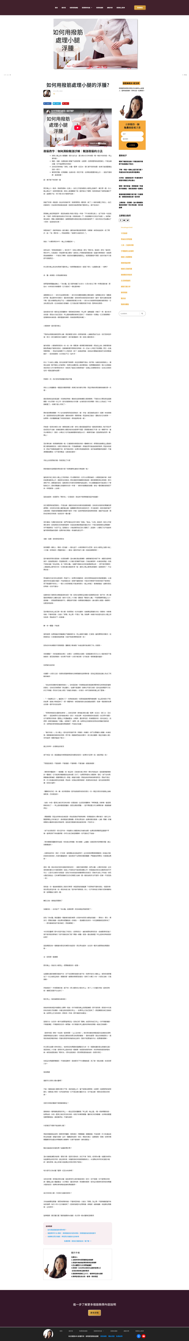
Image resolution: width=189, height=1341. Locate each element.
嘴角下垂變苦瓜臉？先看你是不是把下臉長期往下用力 (131, 162)
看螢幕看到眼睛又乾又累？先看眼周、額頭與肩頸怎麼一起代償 (131, 195)
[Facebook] (139, 1336)
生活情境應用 (125, 281)
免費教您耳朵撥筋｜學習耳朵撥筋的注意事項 (63, 1236)
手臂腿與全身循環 (127, 251)
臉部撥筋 (124, 292)
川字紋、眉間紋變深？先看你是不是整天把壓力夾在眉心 (131, 179)
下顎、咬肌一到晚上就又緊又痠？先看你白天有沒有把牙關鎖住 (131, 170)
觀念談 (123, 298)
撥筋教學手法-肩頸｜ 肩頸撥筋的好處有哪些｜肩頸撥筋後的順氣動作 (72, 1233)
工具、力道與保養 (127, 245)
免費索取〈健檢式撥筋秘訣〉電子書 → (77, 1241)
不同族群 (124, 233)
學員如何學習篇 (126, 239)
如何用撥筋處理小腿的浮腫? (77, 84)
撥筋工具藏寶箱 (126, 257)
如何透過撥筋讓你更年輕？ (57, 1230)
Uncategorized (126, 227)
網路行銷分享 (125, 287)
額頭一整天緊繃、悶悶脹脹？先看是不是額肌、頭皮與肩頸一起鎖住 (131, 187)
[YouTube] (144, 1336)
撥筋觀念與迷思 (126, 275)
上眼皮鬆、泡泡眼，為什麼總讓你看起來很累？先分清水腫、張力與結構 (131, 205)
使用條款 (103, 1336)
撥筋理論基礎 (125, 263)
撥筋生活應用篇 (126, 269)
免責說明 (119, 1336)
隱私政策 (111, 1336)
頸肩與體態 (125, 304)
